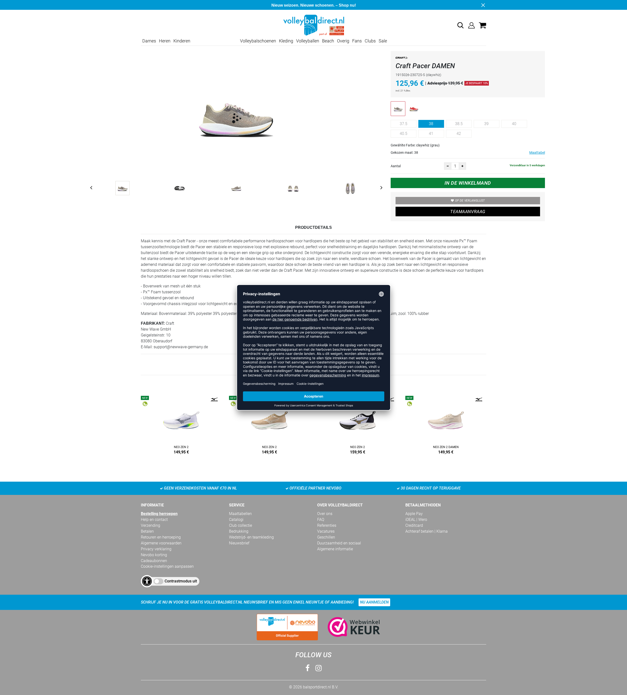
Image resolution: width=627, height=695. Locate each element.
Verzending (150, 525)
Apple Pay (414, 513)
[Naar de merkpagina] (402, 58)
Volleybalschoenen (258, 40)
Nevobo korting (154, 555)
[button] (460, 25)
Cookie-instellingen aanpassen (167, 566)
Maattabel (537, 152)
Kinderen (181, 40)
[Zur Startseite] (313, 25)
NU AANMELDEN (374, 602)
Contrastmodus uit (181, 581)
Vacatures (326, 531)
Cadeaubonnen (154, 560)
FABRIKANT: (153, 323)
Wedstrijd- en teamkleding (251, 537)
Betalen (147, 531)
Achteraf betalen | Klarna (426, 531)
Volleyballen (307, 40)
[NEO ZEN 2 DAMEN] (446, 424)
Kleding (286, 40)
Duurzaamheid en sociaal (339, 543)
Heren (164, 40)
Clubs (370, 40)
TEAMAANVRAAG (467, 211)
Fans (357, 40)
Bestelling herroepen (159, 513)
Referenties (326, 525)
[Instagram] (318, 668)
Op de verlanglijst (470, 200)
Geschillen (326, 537)
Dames (149, 40)
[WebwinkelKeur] (349, 627)
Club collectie (240, 525)
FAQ (320, 519)
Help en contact (154, 519)
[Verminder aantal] (447, 166)
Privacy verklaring (156, 549)
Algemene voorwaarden (161, 543)
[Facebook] (307, 668)
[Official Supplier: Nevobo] (287, 627)
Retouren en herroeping (161, 537)
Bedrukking (238, 531)
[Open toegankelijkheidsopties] (147, 581)
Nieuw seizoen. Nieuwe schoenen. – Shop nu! (313, 5)
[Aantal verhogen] (462, 166)
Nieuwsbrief (239, 543)
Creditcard (414, 525)
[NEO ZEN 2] (181, 424)
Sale (383, 40)
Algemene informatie (335, 549)
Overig (343, 40)
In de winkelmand (468, 183)
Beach (328, 40)
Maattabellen (240, 513)
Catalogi (236, 519)
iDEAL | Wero (416, 519)
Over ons (324, 513)
